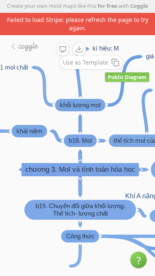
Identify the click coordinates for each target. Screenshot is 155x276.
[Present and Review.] (62, 49)
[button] (138, 260)
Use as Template (85, 62)
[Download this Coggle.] (79, 49)
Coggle (139, 6)
